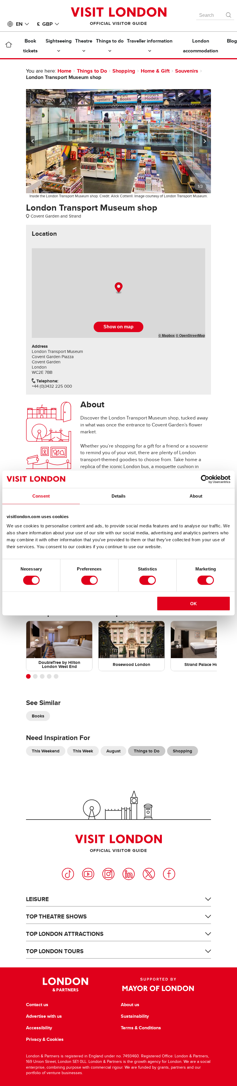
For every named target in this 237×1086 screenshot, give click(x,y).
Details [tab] (119, 496)
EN (19, 24)
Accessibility (39, 1027)
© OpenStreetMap (190, 335)
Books (38, 716)
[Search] (229, 14)
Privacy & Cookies (45, 1039)
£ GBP (45, 24)
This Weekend (46, 751)
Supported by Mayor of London (158, 984)
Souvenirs (186, 71)
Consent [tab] (41, 496)
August (113, 751)
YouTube (88, 874)
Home (64, 71)
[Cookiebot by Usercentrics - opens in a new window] (205, 479)
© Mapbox (166, 335)
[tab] (44, 234)
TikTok (68, 874)
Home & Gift (155, 71)
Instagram (108, 874)
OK (193, 603)
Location (44, 234)
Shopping (123, 71)
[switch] (89, 580)
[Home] (8, 45)
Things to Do (92, 71)
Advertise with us (44, 1016)
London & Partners (65, 984)
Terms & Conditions (141, 1027)
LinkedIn (129, 874)
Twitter (149, 874)
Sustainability (135, 1016)
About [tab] (196, 496)
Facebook (169, 874)
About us (130, 1004)
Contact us (37, 1004)
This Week (83, 751)
